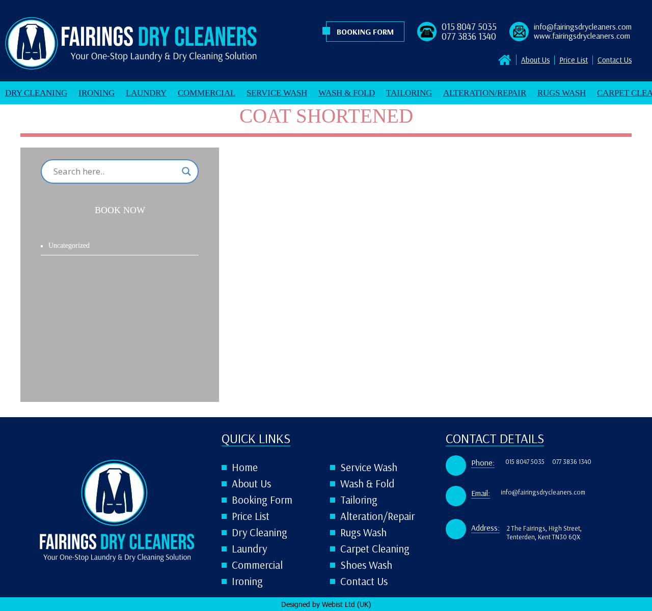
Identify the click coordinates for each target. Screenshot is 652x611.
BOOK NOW (120, 210)
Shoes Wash (366, 565)
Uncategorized (69, 245)
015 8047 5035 (469, 27)
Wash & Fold (346, 93)
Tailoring (409, 93)
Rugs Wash (561, 93)
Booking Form (365, 32)
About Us (535, 60)
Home (245, 467)
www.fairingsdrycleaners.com (582, 36)
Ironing (96, 93)
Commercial (206, 93)
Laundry (146, 93)
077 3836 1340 (469, 36)
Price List (573, 60)
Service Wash (277, 93)
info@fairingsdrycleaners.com (583, 27)
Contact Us (614, 60)
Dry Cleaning (36, 93)
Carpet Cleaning (375, 548)
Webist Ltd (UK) (346, 604)
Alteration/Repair (484, 93)
